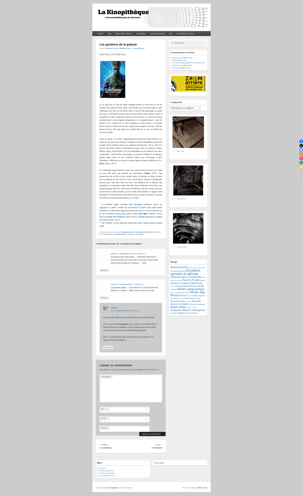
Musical (175, 295)
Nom (102, 409)
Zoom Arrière (191, 313)
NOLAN (183, 295)
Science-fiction (177, 301)
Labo (171, 33)
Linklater (173, 289)
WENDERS (173, 313)
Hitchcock (196, 283)
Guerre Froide (191, 280)
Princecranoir (176, 62)
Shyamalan (193, 304)
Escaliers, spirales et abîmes (185, 272)
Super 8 (145, 160)
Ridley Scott (189, 298)
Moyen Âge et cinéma (124, 33)
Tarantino (189, 307)
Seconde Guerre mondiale (185, 302)
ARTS (184, 267)
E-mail (103, 418)
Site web (104, 428)
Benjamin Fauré (125, 48)
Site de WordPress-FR (106, 475)
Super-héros (109, 234)
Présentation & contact (185, 33)
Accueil (100, 33)
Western (182, 312)
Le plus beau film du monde (189, 286)
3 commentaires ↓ (139, 48)
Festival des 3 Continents (186, 277)
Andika (174, 60)
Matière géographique (190, 289)
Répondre (104, 270)
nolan (112, 284)
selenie (113, 254)
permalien (139, 234)
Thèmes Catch (202, 488)
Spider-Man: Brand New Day (195, 62)
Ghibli (175, 280)
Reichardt (181, 298)
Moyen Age (197, 292)
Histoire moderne (180, 283)
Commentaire (106, 376)
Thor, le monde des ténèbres (112, 216)
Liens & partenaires (157, 33)
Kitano (172, 286)
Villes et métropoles (193, 310)
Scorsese (188, 301)
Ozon (189, 296)
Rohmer (197, 298)
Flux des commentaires (107, 473)
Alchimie (175, 267)
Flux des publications (106, 470)
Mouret (188, 293)
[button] (301, 141)
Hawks (202, 280)
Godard (180, 280)
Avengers (138, 204)
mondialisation (180, 292)
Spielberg (201, 304)
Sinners (189, 58)
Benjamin (114, 308)
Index (109, 33)
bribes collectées (145, 210)
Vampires (175, 310)
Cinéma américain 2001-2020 (144, 232)
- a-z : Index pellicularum (125, 232)
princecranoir (176, 68)
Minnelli (172, 293)
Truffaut (194, 307)
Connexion (102, 468)
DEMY (203, 268)
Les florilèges (141, 33)
